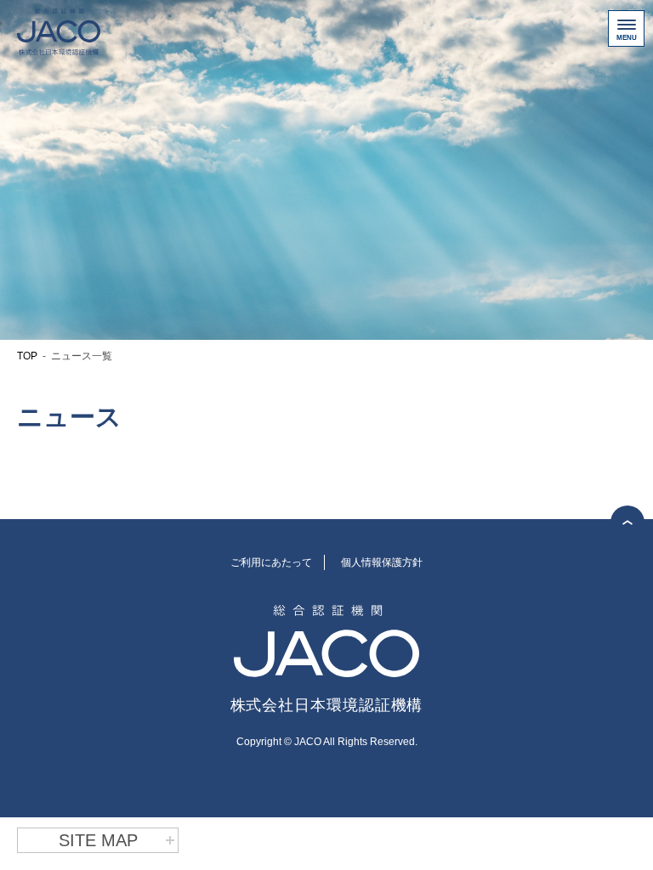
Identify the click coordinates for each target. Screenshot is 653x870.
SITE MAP (98, 840)
